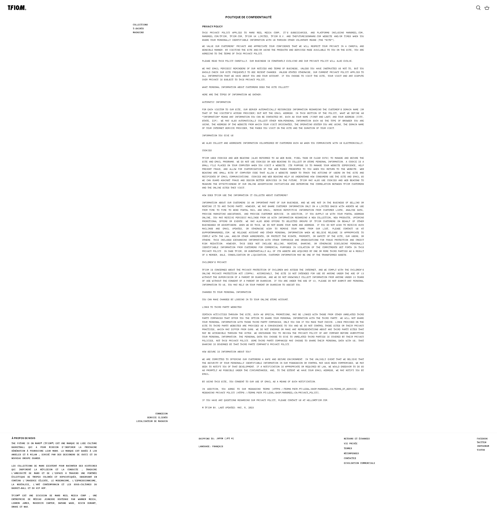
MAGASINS (138, 32)
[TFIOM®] (17, 8)
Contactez (350, 458)
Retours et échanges (357, 438)
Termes (348, 448)
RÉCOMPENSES (351, 453)
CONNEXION (162, 413)
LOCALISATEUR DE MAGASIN (152, 421)
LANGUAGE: (205, 446)
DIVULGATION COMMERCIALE (359, 463)
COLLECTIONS (140, 24)
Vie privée (351, 443)
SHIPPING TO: (207, 438)
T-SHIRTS (138, 28)
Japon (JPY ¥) (225, 438)
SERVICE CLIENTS (157, 417)
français (217, 446)
